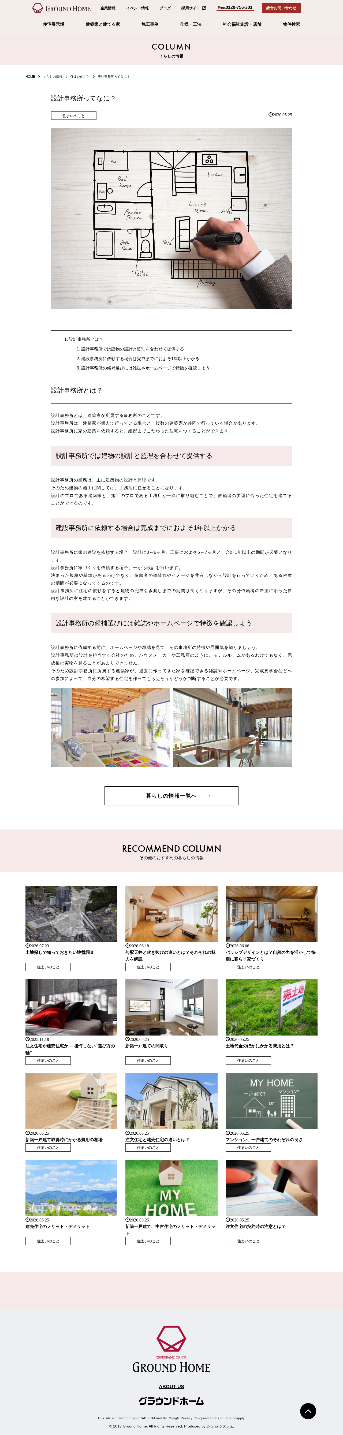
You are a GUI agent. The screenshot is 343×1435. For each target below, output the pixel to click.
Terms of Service (223, 1418)
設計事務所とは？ (86, 339)
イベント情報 (137, 8)
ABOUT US (171, 1386)
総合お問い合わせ (281, 8)
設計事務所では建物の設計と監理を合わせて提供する (132, 349)
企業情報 (107, 8)
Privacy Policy (192, 1418)
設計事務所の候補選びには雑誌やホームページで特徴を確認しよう (145, 368)
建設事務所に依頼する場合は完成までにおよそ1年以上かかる (140, 358)
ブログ (165, 8)
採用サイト (190, 8)
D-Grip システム (220, 1426)
